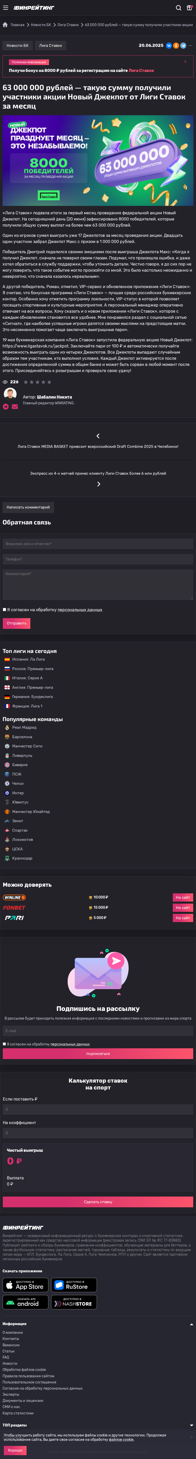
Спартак (20, 830)
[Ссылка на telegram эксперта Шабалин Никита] (6, 407)
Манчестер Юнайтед (31, 811)
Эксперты (11, 1394)
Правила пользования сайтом (28, 1376)
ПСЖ (16, 774)
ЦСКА (17, 849)
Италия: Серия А (25, 678)
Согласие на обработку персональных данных (43, 1388)
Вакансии (11, 1345)
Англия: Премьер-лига (30, 687)
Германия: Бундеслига (30, 696)
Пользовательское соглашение (29, 1382)
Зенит (17, 821)
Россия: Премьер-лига (30, 669)
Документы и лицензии (23, 1401)
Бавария (20, 765)
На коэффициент (19, 1122)
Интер (18, 793)
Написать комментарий (28, 507)
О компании (13, 1332)
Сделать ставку (98, 1202)
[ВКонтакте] (169, 46)
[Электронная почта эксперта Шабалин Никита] (15, 407)
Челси (17, 783)
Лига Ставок (50, 45)
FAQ (6, 1357)
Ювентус (20, 802)
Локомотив (22, 839)
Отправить (16, 623)
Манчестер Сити (27, 746)
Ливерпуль (22, 755)
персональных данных (80, 609)
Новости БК (18, 45)
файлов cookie (121, 1439)
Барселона (22, 737)
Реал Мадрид (24, 727)
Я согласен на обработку (54, 609)
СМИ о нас (11, 1407)
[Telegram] (183, 46)
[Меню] (6, 8)
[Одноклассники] (176, 46)
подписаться (98, 1053)
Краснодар (22, 858)
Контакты (11, 1339)
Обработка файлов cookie (24, 1370)
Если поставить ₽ (20, 1099)
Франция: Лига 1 (24, 706)
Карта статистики (18, 1413)
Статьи (9, 1351)
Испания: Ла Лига (28, 659)
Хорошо (15, 1450)
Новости (10, 1363)
